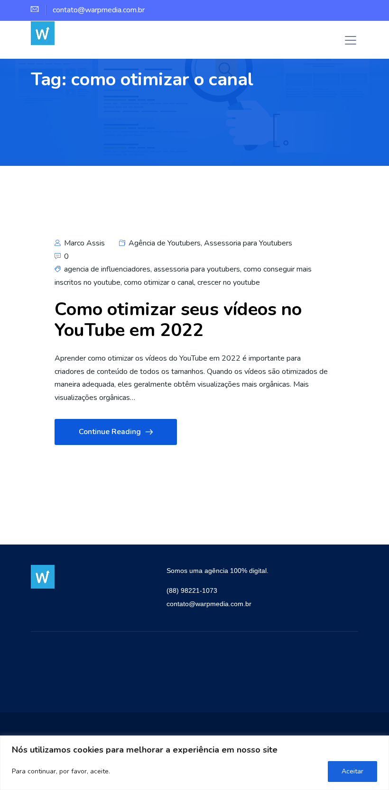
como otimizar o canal (159, 282)
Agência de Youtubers (165, 243)
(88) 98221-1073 (192, 590)
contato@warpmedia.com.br (209, 604)
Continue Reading (110, 432)
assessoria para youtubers (197, 269)
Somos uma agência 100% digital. (218, 570)
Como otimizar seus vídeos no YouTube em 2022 (178, 320)
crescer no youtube (228, 282)
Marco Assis (83, 243)
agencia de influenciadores (107, 269)
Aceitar (352, 771)
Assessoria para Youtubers (248, 243)
